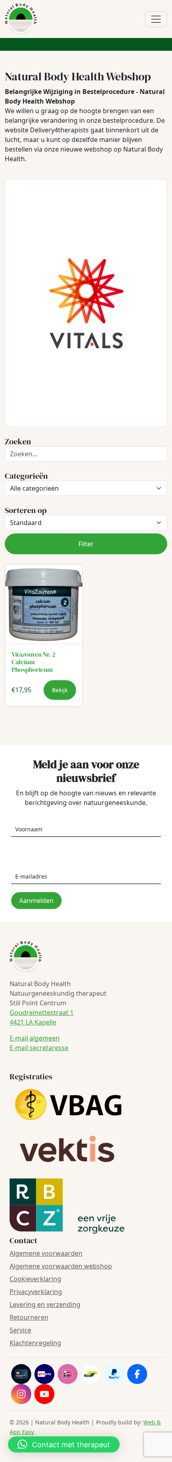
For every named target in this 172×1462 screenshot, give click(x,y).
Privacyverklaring (36, 1291)
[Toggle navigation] (156, 19)
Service (20, 1330)
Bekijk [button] (60, 690)
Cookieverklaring (35, 1278)
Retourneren (29, 1317)
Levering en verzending (45, 1304)
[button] (64, 1444)
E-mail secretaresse (39, 1047)
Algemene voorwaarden (46, 1253)
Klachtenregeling (35, 1342)
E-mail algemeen (35, 1038)
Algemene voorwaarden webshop (61, 1266)
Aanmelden (36, 900)
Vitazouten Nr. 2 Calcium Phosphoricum (34, 662)
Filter (86, 543)
